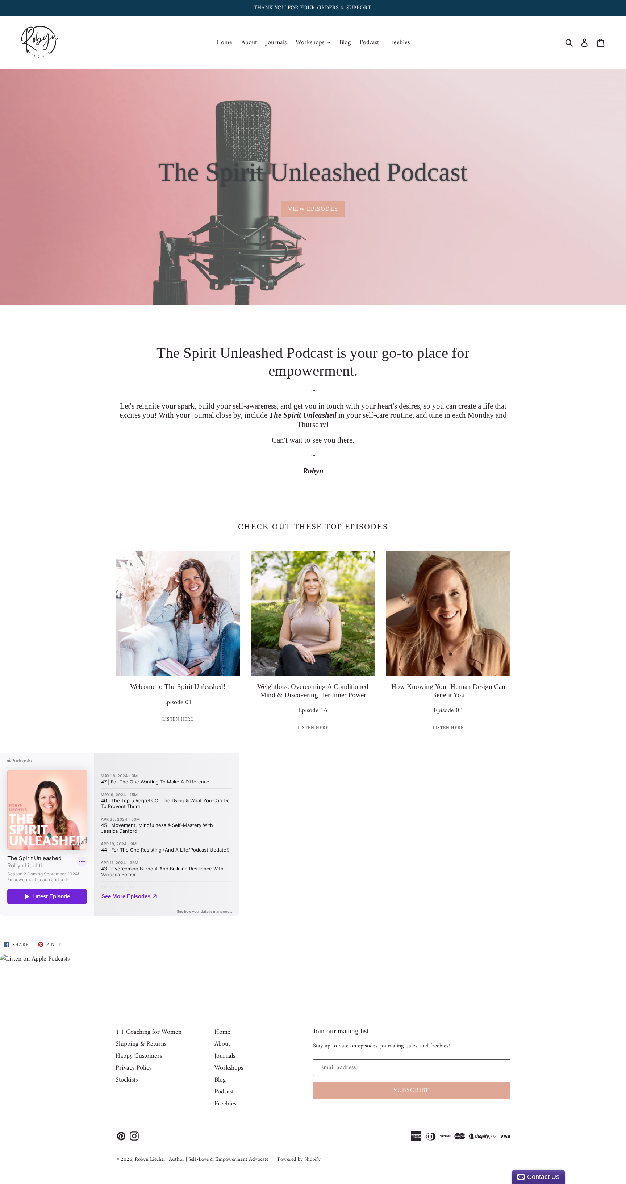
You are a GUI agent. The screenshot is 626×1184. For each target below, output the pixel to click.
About (249, 42)
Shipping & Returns (141, 1044)
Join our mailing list (340, 1031)
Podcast (369, 42)
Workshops (311, 42)
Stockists (127, 1079)
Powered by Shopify (299, 1159)
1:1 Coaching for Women (148, 1032)
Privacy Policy (134, 1068)
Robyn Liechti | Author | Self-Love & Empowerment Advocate (201, 1159)
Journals (276, 42)
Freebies (399, 42)
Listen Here (177, 719)
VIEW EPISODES (313, 209)
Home (224, 42)
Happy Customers (139, 1056)
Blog (345, 42)
